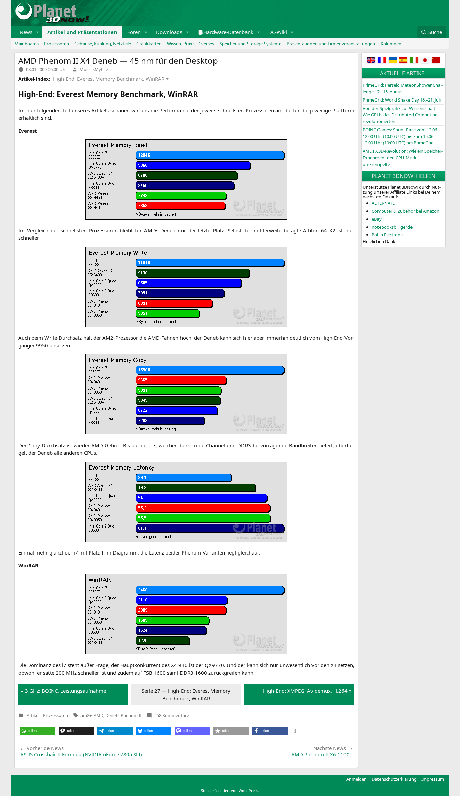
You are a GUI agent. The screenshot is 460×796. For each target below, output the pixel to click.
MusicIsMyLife (93, 69)
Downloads (169, 32)
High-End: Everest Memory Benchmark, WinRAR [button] (108, 78)
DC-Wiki (277, 32)
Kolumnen (391, 43)
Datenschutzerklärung (394, 779)
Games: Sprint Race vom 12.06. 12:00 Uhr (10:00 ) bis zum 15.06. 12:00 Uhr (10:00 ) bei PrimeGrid (400, 136)
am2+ (86, 715)
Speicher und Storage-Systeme (250, 43)
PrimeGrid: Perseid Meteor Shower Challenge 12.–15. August (403, 88)
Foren (134, 32)
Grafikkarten (149, 43)
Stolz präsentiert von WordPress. (230, 790)
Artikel (33, 715)
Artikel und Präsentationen (82, 32)
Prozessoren (56, 43)
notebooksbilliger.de (392, 227)
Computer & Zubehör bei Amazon (405, 211)
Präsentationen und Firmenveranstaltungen (331, 43)
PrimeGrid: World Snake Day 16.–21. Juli (402, 100)
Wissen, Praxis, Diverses (190, 43)
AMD (98, 715)
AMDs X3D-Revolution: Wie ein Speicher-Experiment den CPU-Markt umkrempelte (403, 157)
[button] (37, 32)
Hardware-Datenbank (228, 32)
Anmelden (356, 779)
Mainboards (26, 43)
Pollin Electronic (387, 235)
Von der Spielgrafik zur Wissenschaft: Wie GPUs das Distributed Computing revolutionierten (400, 114)
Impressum (432, 779)
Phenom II (131, 715)
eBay (377, 219)
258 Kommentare (171, 715)
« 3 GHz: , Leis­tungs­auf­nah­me (63, 690)
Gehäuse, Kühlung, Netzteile (102, 43)
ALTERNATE (383, 203)
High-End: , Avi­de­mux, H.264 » (307, 690)
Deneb (112, 715)
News (26, 32)
